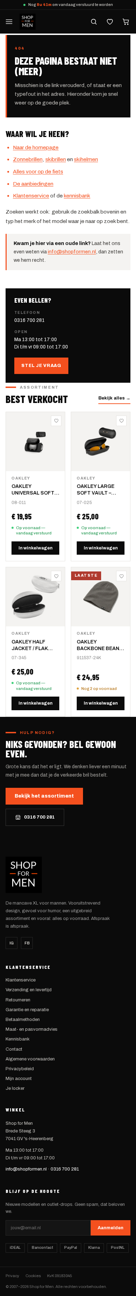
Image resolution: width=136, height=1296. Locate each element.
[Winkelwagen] (126, 21)
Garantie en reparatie (27, 1009)
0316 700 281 (29, 320)
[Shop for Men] (28, 22)
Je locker (15, 1088)
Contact (14, 1049)
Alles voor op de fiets (38, 171)
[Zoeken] (94, 21)
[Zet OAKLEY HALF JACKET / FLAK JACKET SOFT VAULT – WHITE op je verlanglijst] (56, 576)
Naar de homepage (36, 147)
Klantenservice (31, 196)
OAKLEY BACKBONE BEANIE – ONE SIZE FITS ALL (100, 645)
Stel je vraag (41, 365)
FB (27, 943)
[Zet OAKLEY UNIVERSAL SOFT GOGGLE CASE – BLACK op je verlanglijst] (56, 421)
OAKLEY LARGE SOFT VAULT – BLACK (95, 490)
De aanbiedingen (33, 184)
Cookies (33, 1276)
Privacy (12, 1276)
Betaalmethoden (23, 1019)
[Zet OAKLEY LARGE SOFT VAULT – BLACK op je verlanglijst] (121, 421)
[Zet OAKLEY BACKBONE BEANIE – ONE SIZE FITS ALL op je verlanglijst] (121, 576)
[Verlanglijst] (110, 21)
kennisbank (77, 196)
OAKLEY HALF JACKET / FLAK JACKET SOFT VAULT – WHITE (30, 645)
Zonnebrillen (28, 159)
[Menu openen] (9, 21)
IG (11, 943)
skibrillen (55, 159)
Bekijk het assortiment (44, 796)
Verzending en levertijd (29, 989)
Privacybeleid (20, 1068)
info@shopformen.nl (72, 251)
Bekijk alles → (114, 398)
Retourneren (18, 1000)
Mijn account (19, 1078)
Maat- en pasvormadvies (32, 1029)
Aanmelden (110, 1227)
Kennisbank (18, 1039)
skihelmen (86, 159)
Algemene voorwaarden (30, 1059)
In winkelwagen (35, 548)
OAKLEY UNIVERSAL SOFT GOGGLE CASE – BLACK (33, 490)
